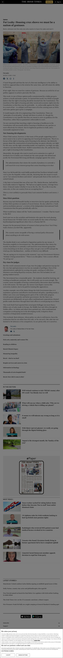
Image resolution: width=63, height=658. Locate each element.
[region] (31, 643)
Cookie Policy (37, 640)
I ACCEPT (8, 655)
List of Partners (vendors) (7, 651)
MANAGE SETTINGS (23, 655)
